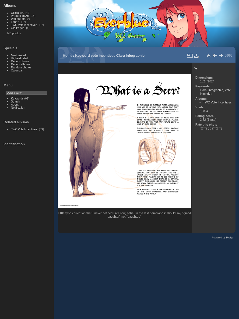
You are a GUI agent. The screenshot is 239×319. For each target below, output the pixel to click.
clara (203, 90)
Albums (10, 5)
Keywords (17, 98)
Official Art (17, 12)
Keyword (82, 55)
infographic (215, 90)
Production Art (20, 15)
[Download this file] (196, 56)
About (14, 104)
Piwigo (229, 237)
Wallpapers (18, 18)
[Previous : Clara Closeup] (215, 56)
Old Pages (17, 27)
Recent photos (20, 61)
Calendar (17, 70)
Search (15, 101)
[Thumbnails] (209, 56)
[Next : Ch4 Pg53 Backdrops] (221, 56)
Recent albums (20, 64)
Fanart (15, 21)
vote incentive (102, 55)
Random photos (21, 67)
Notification (18, 107)
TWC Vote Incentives (24, 24)
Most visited (18, 55)
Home (67, 55)
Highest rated (19, 58)
